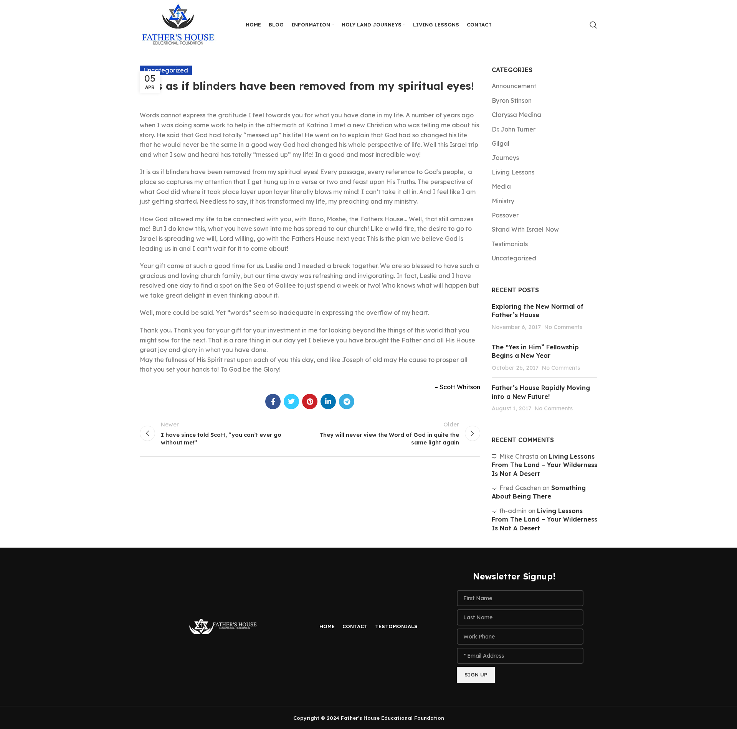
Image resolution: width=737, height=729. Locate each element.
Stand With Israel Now (525, 229)
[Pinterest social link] (309, 401)
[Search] (593, 25)
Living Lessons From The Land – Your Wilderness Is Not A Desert (544, 465)
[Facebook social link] (273, 401)
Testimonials (510, 244)
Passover (505, 215)
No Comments (563, 327)
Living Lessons (513, 172)
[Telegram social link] (346, 401)
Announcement (514, 86)
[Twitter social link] (291, 401)
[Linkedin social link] (328, 401)
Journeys (505, 157)
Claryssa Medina (516, 114)
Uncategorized (514, 258)
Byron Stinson (512, 100)
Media (501, 186)
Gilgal (500, 143)
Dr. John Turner (513, 129)
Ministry (503, 201)
